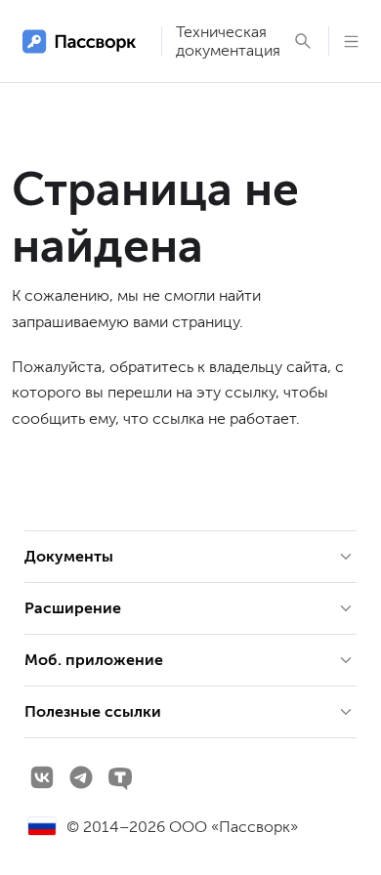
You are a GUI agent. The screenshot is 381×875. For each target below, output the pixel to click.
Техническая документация (228, 41)
